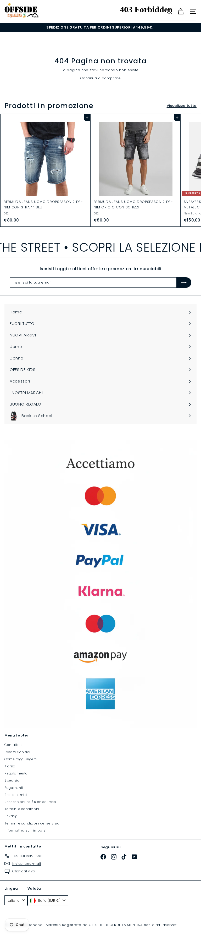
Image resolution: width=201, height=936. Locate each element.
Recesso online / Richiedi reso (30, 802)
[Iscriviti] (184, 282)
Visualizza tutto (182, 105)
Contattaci (13, 745)
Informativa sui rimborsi (25, 830)
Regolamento (16, 773)
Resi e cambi (15, 795)
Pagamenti (13, 787)
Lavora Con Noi (17, 752)
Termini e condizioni (21, 809)
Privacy (10, 816)
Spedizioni (13, 780)
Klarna (9, 766)
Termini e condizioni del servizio (31, 823)
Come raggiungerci (21, 759)
